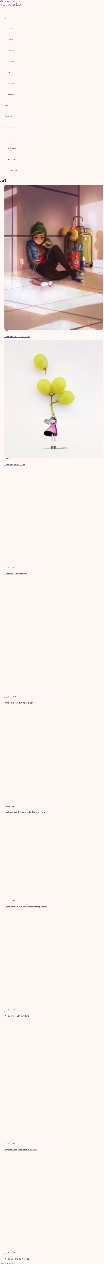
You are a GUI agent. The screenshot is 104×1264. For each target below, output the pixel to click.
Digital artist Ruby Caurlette (16, 1016)
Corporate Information (10, 127)
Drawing (10, 28)
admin (6, 330)
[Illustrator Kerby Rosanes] (53, 566)
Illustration (11, 83)
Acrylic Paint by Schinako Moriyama (20, 1150)
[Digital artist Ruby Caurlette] (53, 1008)
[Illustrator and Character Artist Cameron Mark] (53, 804)
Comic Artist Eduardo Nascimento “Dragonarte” (25, 907)
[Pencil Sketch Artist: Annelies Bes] (53, 695)
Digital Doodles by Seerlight (16, 1259)
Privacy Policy (12, 159)
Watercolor (11, 50)
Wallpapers (11, 94)
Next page (12, 1263)
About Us (10, 137)
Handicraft (11, 61)
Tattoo (6, 105)
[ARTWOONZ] (10, 6)
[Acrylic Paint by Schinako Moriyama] (53, 1142)
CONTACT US (12, 170)
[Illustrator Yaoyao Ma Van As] (53, 329)
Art (5, 18)
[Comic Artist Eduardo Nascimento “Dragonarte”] (53, 899)
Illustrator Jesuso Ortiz (14, 464)
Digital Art (7, 72)
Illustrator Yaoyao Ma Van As (17, 336)
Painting (10, 39)
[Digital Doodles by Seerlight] (53, 1251)
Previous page (4, 1263)
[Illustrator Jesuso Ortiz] (53, 457)
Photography (8, 116)
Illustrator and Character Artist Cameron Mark (24, 812)
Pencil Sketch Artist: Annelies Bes (19, 703)
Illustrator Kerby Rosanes (15, 574)
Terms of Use (12, 148)
